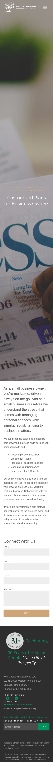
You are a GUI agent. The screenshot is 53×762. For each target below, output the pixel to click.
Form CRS (21, 717)
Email (7, 561)
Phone (7, 575)
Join (44, 726)
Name (6, 546)
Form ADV (9, 717)
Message (8, 589)
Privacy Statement (38, 717)
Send (26, 613)
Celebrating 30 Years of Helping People (28, 651)
